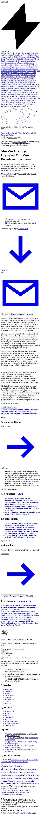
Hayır (15, 407)
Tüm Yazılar (9, 717)
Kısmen (8, 407)
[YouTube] (6, 131)
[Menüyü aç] (19, 137)
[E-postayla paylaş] (20, 215)
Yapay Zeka (22, 133)
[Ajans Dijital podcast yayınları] (9, 656)
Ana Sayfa (16, 142)
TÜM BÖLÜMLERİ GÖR (11, 766)
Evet (3, 407)
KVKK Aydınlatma (12, 723)
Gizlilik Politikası (11, 721)
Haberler (23, 142)
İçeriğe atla (4, 2)
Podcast (11, 135)
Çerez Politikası (16, 794)
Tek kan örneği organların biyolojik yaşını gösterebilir (20, 61)
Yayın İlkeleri (10, 725)
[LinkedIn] (5, 131)
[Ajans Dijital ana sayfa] (20, 126)
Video (7, 135)
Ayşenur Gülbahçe (8, 174)
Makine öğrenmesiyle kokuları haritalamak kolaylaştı (18, 80)
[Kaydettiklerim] (5, 138)
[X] (2, 131)
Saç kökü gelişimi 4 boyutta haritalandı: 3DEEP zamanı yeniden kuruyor (19, 69)
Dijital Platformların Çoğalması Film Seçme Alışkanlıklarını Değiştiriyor (20, 58)
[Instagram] (3, 131)
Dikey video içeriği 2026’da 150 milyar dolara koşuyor (19, 66)
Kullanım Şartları (19, 792)
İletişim (7, 715)
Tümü (19, 493)
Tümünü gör (24, 600)
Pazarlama (4, 133)
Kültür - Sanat (10, 699)
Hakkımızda (9, 711)
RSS (2, 129)
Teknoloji (11, 133)
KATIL (5, 651)
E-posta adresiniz (7, 649)
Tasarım (29, 133)
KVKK (8, 794)
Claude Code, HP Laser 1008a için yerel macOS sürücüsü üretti (18, 75)
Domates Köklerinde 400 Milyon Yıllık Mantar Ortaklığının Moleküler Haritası (19, 761)
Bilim (16, 133)
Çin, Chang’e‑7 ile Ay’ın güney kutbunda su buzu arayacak (18, 78)
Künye (7, 713)
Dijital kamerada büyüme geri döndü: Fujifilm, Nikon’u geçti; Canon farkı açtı (20, 72)
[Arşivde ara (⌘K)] (3, 137)
